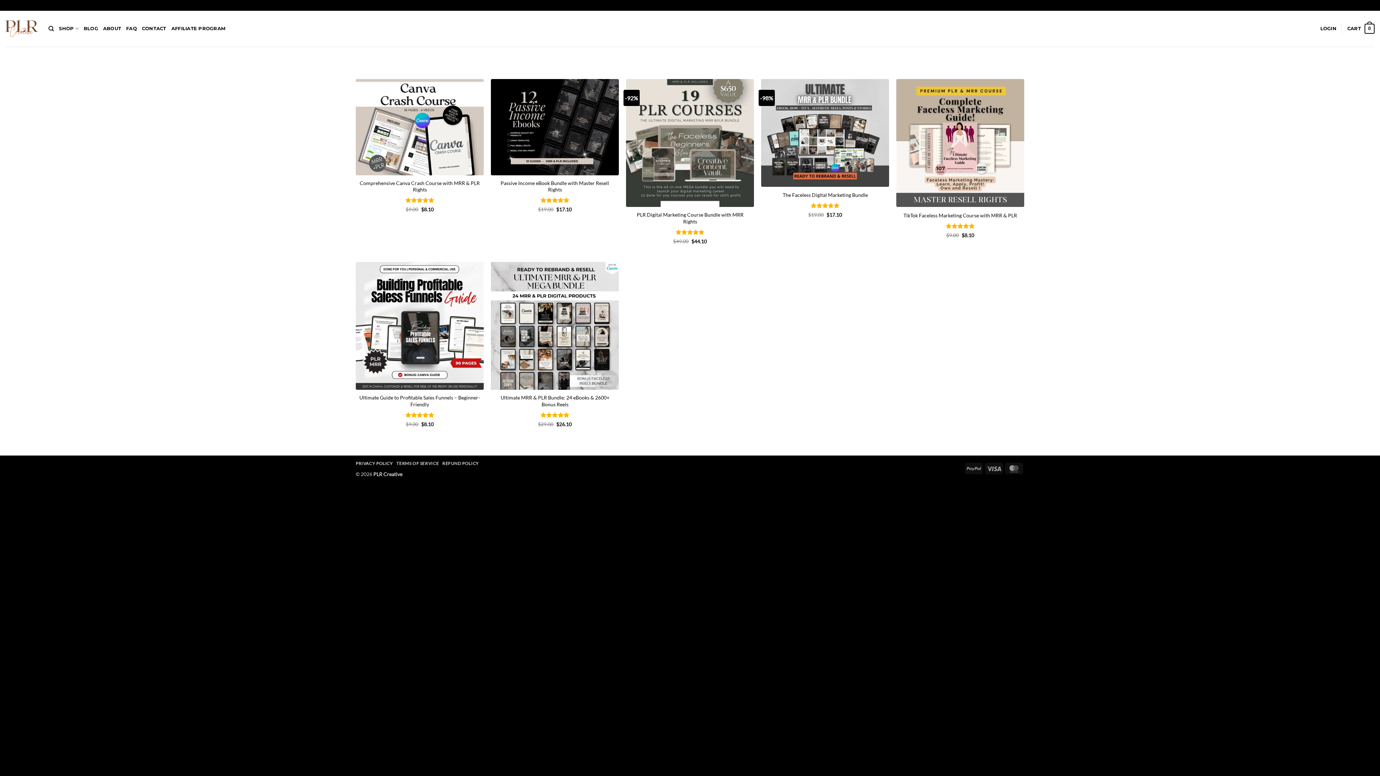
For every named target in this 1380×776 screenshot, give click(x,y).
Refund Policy (460, 463)
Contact (154, 28)
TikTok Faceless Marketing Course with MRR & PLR (960, 215)
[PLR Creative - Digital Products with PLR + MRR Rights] (21, 28)
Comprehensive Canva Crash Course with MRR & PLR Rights (420, 186)
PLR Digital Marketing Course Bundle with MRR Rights (690, 218)
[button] (1328, 28)
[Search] (51, 29)
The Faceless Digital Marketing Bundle (825, 195)
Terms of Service (417, 463)
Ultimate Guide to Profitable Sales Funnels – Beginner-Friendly (419, 400)
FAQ (131, 28)
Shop (66, 28)
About (112, 28)
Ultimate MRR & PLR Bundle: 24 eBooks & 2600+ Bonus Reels (555, 400)
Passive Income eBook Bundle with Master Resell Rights (555, 186)
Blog (91, 28)
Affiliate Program (198, 28)
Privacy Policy (374, 463)
